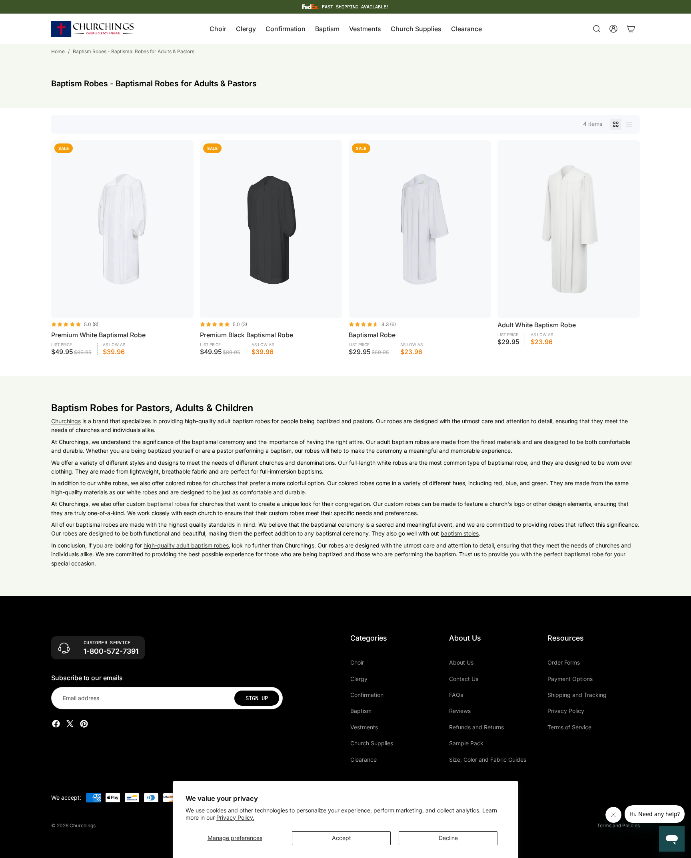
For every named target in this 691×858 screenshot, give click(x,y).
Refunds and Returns (476, 727)
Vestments (364, 727)
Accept (341, 837)
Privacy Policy (565, 710)
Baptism (360, 710)
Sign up (257, 698)
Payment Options (570, 678)
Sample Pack (466, 743)
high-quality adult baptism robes (186, 545)
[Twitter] (70, 724)
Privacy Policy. (235, 817)
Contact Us (463, 678)
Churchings (66, 421)
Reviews (460, 710)
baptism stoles (460, 533)
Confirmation (366, 694)
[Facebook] (56, 724)
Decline (448, 837)
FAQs (456, 694)
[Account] (613, 29)
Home (58, 51)
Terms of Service (569, 727)
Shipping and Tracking (577, 694)
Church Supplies (371, 743)
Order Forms (563, 662)
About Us (461, 662)
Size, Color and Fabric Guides (487, 759)
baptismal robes (168, 503)
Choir (357, 662)
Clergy (358, 678)
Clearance (363, 759)
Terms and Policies (618, 825)
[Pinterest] (84, 724)
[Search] (596, 29)
